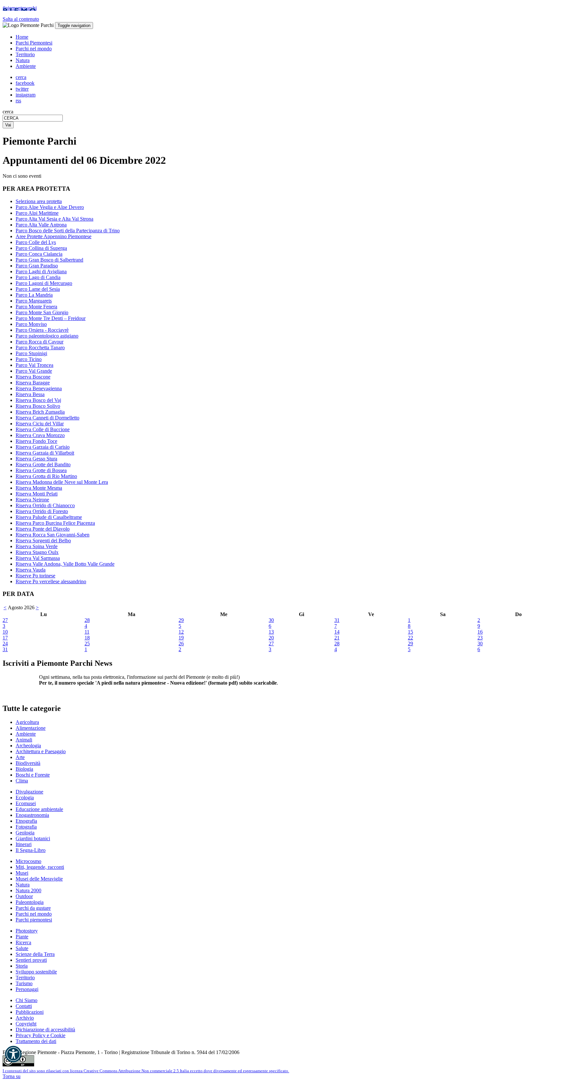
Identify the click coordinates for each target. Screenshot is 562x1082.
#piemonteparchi (20, 8)
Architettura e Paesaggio (41, 751)
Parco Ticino (29, 359)
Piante (22, 936)
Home (22, 37)
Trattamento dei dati (36, 1041)
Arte (20, 757)
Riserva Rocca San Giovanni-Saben (52, 534)
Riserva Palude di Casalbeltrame (49, 517)
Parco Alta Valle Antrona (41, 224)
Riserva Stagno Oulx (37, 552)
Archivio (25, 1018)
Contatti (24, 1006)
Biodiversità (28, 763)
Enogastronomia (32, 815)
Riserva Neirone (32, 499)
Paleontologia (30, 902)
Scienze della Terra (35, 954)
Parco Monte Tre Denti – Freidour (51, 318)
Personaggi (27, 989)
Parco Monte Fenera (36, 306)
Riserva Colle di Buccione (43, 429)
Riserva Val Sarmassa (38, 558)
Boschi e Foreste (33, 775)
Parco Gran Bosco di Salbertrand (49, 260)
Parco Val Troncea (34, 365)
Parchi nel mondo (34, 48)
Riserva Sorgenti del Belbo (43, 540)
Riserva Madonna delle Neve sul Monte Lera (62, 482)
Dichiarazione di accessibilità (45, 1029)
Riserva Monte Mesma (39, 488)
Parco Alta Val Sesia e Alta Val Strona (54, 219)
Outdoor (24, 896)
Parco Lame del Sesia (38, 289)
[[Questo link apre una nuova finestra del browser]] (18, 1064)
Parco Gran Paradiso (37, 265)
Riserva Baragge (33, 382)
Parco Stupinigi (31, 353)
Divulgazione (29, 791)
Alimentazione (31, 728)
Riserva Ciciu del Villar (40, 423)
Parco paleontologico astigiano (47, 336)
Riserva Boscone (33, 377)
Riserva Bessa (30, 394)
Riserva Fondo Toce (36, 441)
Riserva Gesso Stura (36, 458)
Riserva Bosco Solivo (38, 406)
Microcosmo (28, 861)
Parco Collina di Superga (41, 248)
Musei (22, 873)
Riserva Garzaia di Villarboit (45, 453)
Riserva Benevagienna (39, 388)
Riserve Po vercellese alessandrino (51, 581)
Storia (22, 966)
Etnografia (26, 821)
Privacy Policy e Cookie (40, 1035)
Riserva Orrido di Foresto (42, 511)
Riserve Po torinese (35, 575)
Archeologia (28, 745)
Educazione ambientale (39, 809)
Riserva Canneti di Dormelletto (47, 417)
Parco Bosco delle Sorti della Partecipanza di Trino (68, 230)
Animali (24, 739)
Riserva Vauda (31, 570)
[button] (13, 1054)
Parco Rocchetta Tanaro (40, 347)
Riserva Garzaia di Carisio (43, 447)
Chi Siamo (26, 1000)
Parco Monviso (31, 324)
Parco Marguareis (34, 300)
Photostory (27, 931)
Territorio (25, 54)
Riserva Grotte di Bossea (41, 470)
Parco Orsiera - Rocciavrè (42, 330)
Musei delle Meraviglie (39, 879)
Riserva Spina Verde (37, 546)
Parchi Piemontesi (34, 42)
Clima (22, 780)
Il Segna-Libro (31, 850)
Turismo (24, 983)
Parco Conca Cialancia (39, 254)
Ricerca (23, 942)
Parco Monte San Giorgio (42, 312)
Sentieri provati (31, 960)
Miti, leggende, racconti (40, 867)
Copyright (26, 1023)
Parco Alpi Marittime (37, 213)
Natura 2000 (28, 890)
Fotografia (26, 827)
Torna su (11, 1076)
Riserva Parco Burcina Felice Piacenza (55, 523)
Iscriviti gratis (53, 694)
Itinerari (24, 844)
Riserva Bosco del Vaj (38, 400)
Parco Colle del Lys (36, 242)
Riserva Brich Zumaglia (40, 412)
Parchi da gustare (33, 908)
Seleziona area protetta (39, 201)
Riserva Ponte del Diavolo (43, 529)
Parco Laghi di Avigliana (41, 271)
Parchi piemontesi (34, 919)
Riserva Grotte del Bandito (43, 464)
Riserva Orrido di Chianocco (45, 505)
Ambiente (26, 66)
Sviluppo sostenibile (36, 971)
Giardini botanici (33, 838)
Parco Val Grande (34, 371)
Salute (22, 948)
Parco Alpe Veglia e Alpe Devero (50, 207)
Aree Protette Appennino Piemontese (53, 236)
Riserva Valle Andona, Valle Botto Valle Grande (65, 564)
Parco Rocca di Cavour (39, 341)
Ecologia (25, 797)
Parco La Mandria (34, 295)
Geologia (25, 832)
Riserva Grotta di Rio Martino (46, 476)
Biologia (24, 769)
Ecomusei (26, 803)
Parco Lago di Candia (38, 277)
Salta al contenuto (21, 19)
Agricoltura (27, 722)
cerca (8, 111)
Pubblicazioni (30, 1012)
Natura (23, 60)
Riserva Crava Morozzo (40, 435)
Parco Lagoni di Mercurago (44, 283)
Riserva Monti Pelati (37, 493)
